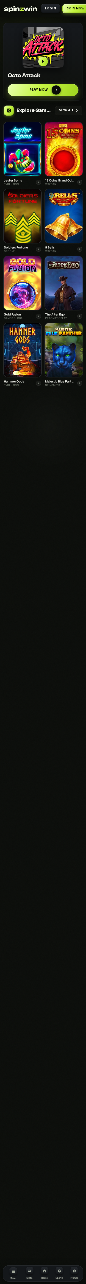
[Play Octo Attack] (43, 47)
